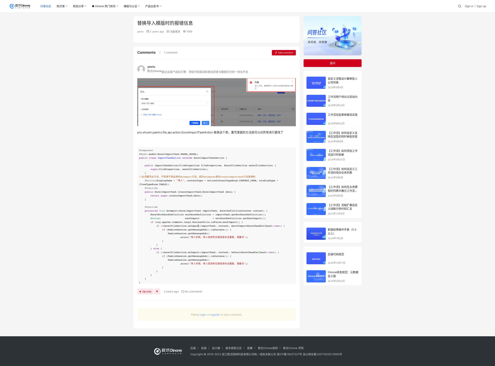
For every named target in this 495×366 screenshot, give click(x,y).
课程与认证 (130, 6)
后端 (193, 348)
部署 (250, 348)
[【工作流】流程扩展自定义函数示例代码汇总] (316, 209)
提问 (332, 63)
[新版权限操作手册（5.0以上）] (316, 234)
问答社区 (45, 6)
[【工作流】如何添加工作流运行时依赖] (316, 155)
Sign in (469, 6)
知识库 (61, 6)
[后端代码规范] (316, 258)
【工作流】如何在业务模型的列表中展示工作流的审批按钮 (343, 190)
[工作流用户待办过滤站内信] (316, 101)
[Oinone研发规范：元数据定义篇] (316, 276)
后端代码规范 (336, 254)
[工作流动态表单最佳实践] (316, 119)
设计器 (216, 348)
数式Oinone (154, 71)
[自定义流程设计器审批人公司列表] (316, 83)
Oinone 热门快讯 (105, 6)
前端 (204, 348)
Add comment (285, 52)
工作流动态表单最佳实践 (343, 114)
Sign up (481, 6)
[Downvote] (157, 291)
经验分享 (78, 6)
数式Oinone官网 (268, 348)
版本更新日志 (233, 348)
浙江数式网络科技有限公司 (238, 354)
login (203, 314)
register (215, 314)
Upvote (146, 291)
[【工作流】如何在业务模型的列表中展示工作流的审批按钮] (316, 191)
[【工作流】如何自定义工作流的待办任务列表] (316, 173)
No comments (193, 291)
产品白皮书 (152, 6)
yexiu (140, 31)
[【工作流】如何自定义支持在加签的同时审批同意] (316, 137)
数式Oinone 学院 (293, 348)
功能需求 (175, 31)
